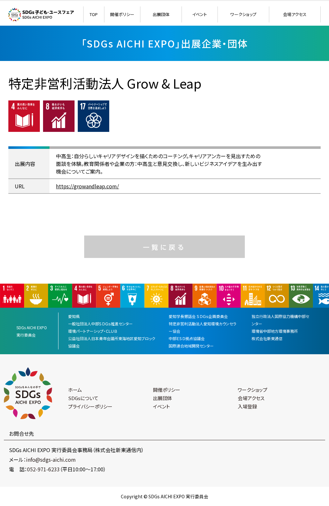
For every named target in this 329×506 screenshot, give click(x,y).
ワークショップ (243, 14)
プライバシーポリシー (90, 406)
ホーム (75, 389)
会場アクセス (295, 14)
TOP (94, 14)
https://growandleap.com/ (87, 186)
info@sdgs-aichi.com (51, 459)
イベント (199, 14)
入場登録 (247, 406)
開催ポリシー (122, 14)
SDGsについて (83, 398)
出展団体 (161, 14)
